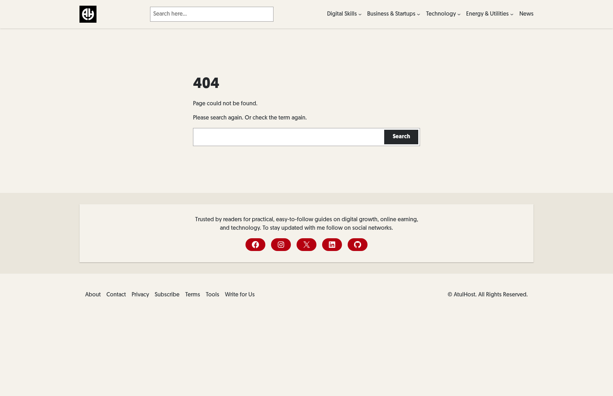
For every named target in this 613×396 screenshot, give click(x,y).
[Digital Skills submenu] (360, 14)
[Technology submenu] (459, 14)
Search (401, 137)
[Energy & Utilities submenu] (512, 14)
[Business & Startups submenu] (418, 14)
